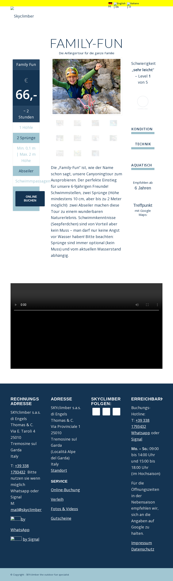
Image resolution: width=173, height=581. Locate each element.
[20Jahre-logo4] (22, 16)
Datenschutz (142, 549)
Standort (59, 470)
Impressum (141, 542)
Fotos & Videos (64, 508)
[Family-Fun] (86, 86)
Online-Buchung (65, 489)
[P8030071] (77, 138)
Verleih (57, 499)
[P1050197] (60, 153)
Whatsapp (140, 432)
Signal (136, 439)
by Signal (31, 539)
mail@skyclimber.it (28, 509)
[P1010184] (95, 153)
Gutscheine (61, 518)
